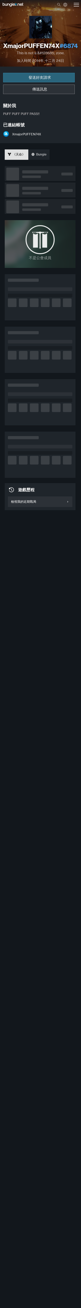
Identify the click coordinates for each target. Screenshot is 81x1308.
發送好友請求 (40, 77)
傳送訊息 (39, 89)
